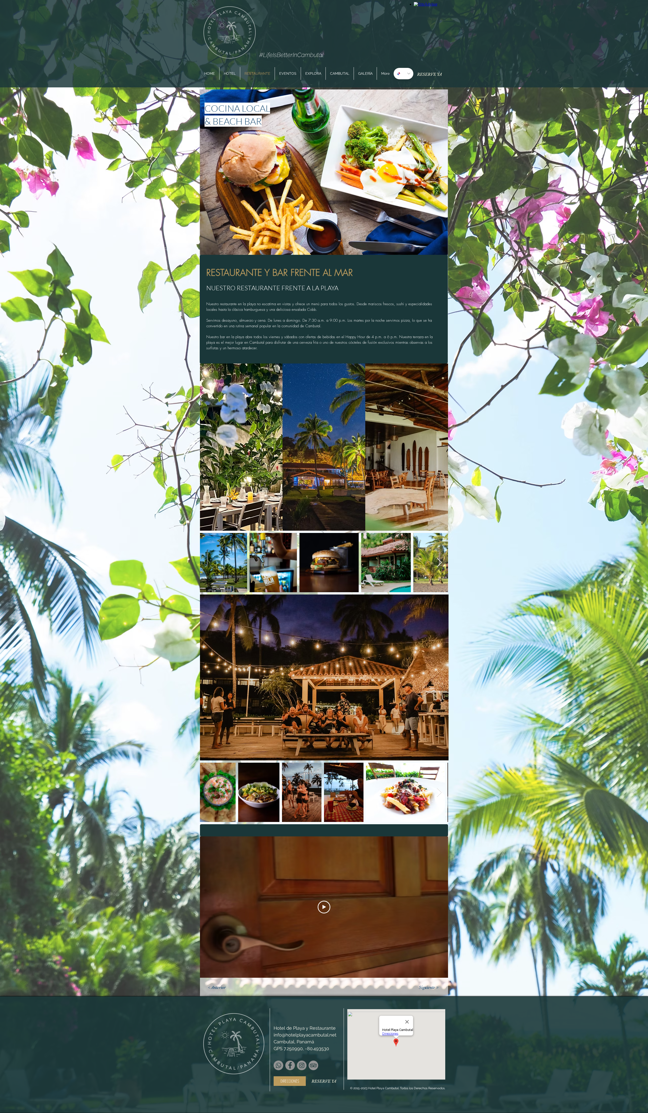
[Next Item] (439, 563)
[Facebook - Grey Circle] (290, 1065)
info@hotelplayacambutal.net (305, 1035)
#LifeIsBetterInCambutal (291, 55)
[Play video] (324, 907)
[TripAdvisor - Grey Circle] (313, 1065)
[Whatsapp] (278, 1065)
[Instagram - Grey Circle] (302, 1065)
